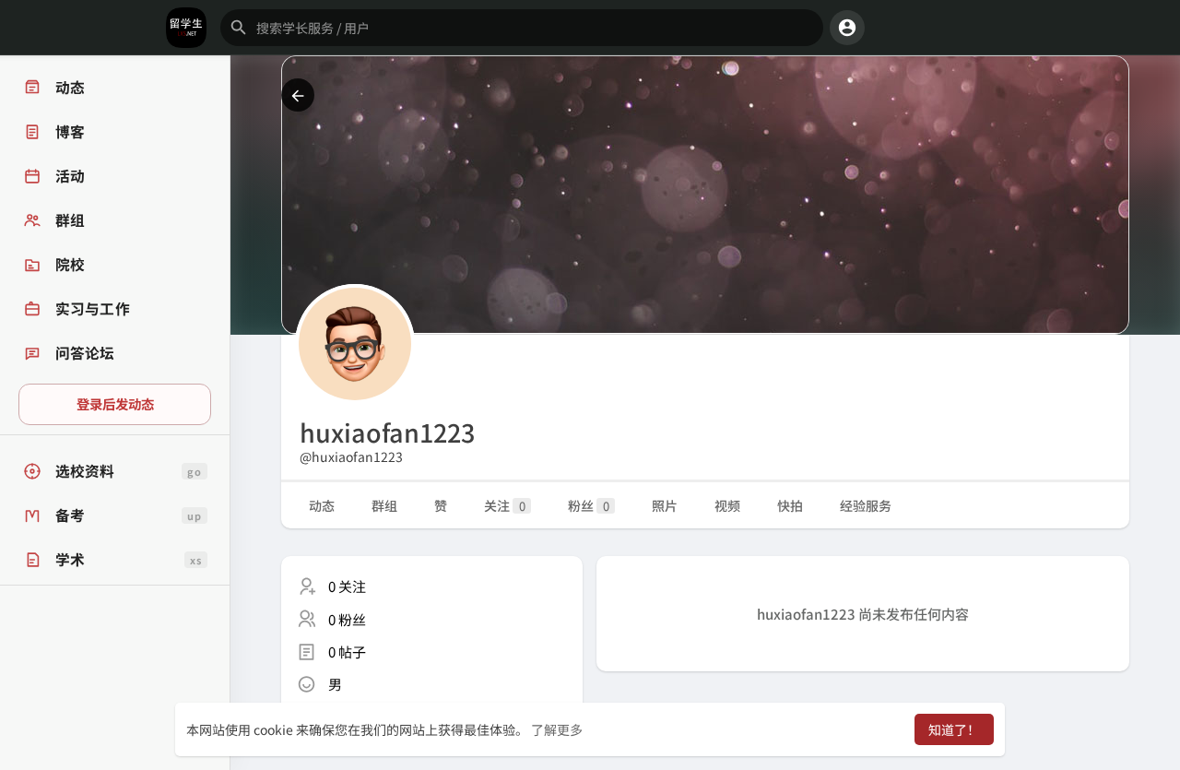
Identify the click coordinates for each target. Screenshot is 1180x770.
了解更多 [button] (557, 729)
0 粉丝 (347, 619)
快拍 (790, 505)
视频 (727, 505)
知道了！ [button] (954, 729)
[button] (521, 27)
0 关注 (347, 586)
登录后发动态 (115, 403)
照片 (665, 505)
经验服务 (865, 505)
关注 (504, 505)
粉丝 (588, 505)
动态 (322, 505)
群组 (384, 505)
